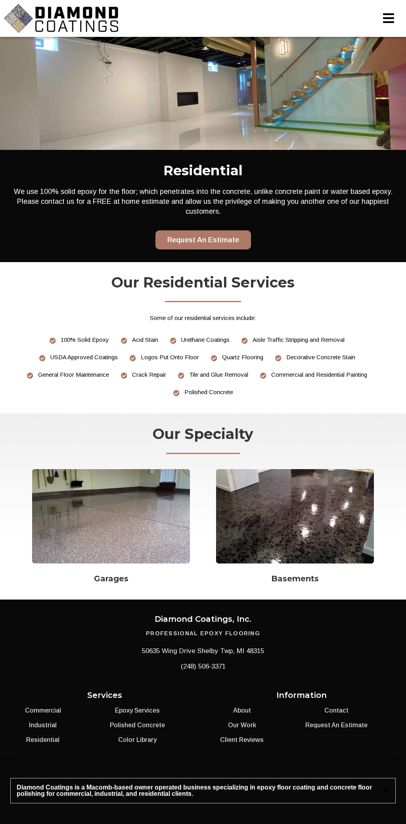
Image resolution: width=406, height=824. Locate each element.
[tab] (203, 790)
